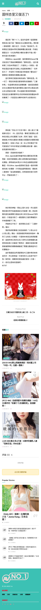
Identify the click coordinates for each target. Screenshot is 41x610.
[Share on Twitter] (16, 23)
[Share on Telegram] (21, 23)
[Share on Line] (32, 23)
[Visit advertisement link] (20, 286)
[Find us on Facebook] (2, 604)
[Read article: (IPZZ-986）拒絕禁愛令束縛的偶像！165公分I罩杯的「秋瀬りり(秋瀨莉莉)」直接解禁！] (20, 385)
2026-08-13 (6, 368)
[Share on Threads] (27, 23)
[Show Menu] (3, 3)
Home (4, 10)
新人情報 (6, 396)
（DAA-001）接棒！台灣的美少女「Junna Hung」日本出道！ (15, 517)
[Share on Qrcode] (36, 23)
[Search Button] (38, 3)
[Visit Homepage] (20, 4)
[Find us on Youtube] (10, 604)
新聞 (8, 10)
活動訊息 (14, 594)
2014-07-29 (17, 19)
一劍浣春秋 (7, 19)
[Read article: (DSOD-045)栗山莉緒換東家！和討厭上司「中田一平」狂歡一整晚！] (20, 347)
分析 (8, 594)
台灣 (21, 594)
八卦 (12, 10)
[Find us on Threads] (5, 604)
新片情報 (6, 358)
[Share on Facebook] (11, 23)
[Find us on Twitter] (13, 604)
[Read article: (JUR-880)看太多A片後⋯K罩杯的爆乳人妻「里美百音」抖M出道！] (20, 425)
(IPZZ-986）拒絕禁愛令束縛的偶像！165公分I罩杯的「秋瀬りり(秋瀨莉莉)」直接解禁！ (20, 403)
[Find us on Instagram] (7, 604)
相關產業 (27, 594)
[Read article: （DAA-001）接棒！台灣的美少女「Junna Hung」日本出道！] (20, 498)
